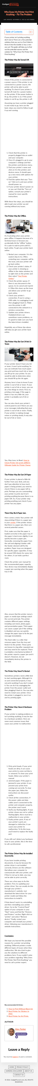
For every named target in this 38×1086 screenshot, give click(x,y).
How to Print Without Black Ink (20, 1009)
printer (13, 522)
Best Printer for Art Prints (18, 1016)
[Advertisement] (19, 132)
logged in (15, 1057)
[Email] (16, 1036)
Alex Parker (20, 1029)
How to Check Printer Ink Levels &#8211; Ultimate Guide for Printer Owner (18, 463)
